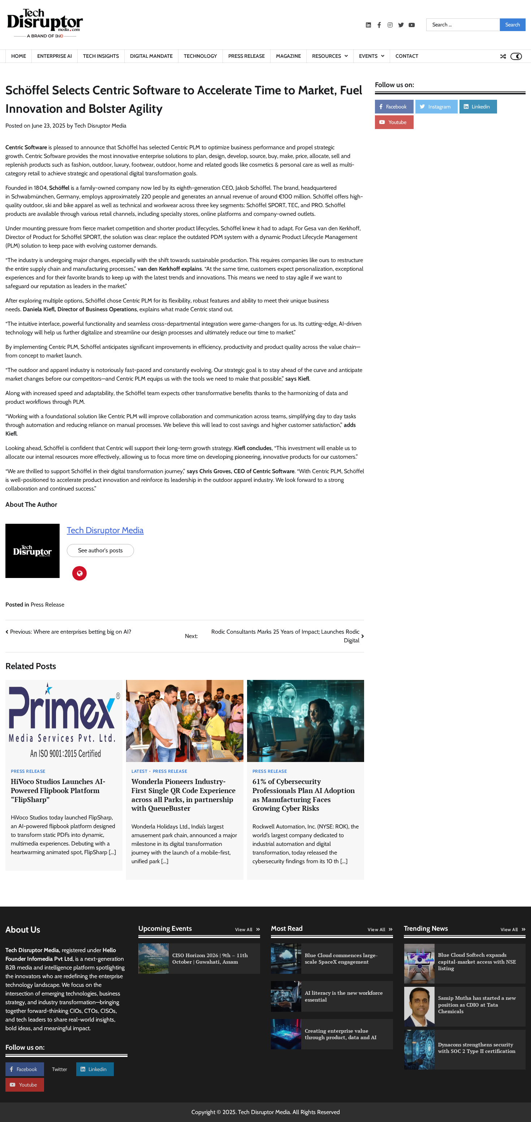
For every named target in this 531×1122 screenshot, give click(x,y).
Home (18, 56)
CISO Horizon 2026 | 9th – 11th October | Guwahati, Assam (210, 958)
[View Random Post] (503, 56)
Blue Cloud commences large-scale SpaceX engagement (341, 958)
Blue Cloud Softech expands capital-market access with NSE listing (477, 961)
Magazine (288, 56)
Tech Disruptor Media (100, 125)
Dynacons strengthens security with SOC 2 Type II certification (476, 1048)
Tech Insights (101, 56)
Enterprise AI (54, 56)
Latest (139, 771)
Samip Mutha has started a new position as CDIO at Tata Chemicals (477, 1004)
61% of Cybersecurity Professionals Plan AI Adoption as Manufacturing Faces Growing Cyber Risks (303, 795)
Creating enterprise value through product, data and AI (340, 1034)
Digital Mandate (151, 56)
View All (243, 929)
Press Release (246, 56)
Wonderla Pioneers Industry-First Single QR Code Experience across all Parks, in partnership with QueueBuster (183, 795)
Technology (200, 56)
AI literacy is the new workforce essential (344, 996)
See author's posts (100, 550)
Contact (407, 56)
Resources (326, 56)
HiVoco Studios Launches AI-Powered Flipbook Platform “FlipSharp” (58, 790)
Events (368, 56)
